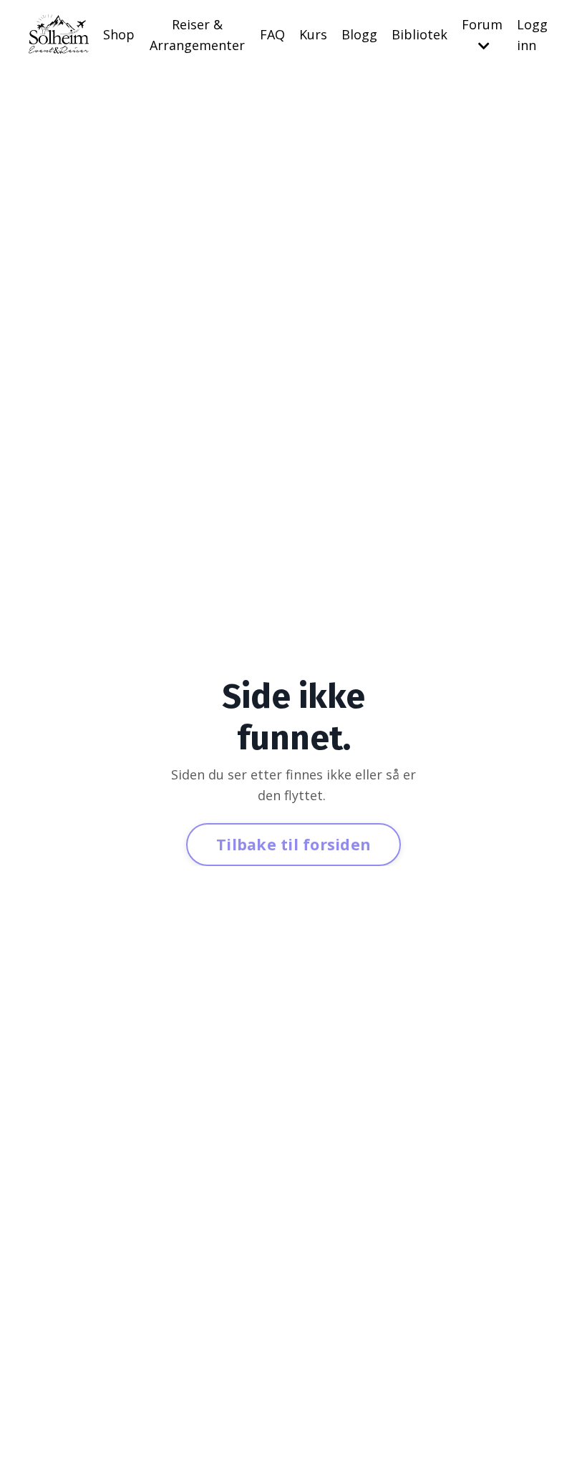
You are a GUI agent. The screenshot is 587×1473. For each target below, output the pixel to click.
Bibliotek (419, 34)
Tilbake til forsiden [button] (293, 844)
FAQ (272, 34)
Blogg (359, 34)
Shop (119, 34)
